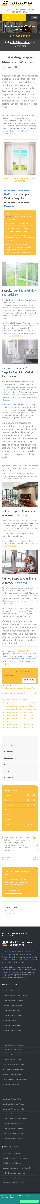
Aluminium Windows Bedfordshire (17, 700)
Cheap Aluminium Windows (12, 1016)
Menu (35, 17)
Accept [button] (29, 1201)
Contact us (8, 778)
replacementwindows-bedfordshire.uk (16, 1168)
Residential (8, 752)
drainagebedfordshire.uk (11, 1153)
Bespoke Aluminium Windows (13, 1045)
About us (7, 739)
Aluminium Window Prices (12, 1084)
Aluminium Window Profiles (12, 1060)
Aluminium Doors (9, 1114)
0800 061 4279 (17, 336)
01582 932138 (19, 12)
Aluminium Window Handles (13, 1001)
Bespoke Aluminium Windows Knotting (19, 715)
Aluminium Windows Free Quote (14, 1139)
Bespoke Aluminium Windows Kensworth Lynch (19, 693)
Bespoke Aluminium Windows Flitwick (18, 712)
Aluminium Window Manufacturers (15, 996)
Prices (6, 765)
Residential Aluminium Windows (14, 1124)
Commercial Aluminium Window (14, 1134)
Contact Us (28, 680)
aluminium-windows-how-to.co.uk (15, 1183)
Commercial (9, 745)
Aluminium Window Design (12, 1055)
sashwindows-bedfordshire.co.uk (15, 1158)
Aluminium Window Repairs (12, 1025)
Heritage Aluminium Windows (13, 1070)
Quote (6, 771)
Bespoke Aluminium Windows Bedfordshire (20, 703)
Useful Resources (11, 1147)
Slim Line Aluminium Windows (13, 1006)
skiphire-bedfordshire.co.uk (12, 1163)
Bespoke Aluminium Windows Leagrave (19, 728)
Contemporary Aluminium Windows (15, 1080)
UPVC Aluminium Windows (12, 1050)
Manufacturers (10, 758)
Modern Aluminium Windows (13, 1075)
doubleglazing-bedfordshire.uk (14, 1173)
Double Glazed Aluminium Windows (15, 1119)
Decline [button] (10, 1201)
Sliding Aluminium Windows (12, 1030)
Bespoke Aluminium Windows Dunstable (19, 706)
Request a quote (14, 18)
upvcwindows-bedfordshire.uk (13, 1178)
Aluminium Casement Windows (14, 1104)
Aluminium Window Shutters (13, 1129)
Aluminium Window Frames (12, 991)
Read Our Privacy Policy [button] (8, 1197)
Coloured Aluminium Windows (13, 1065)
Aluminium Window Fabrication (14, 1109)
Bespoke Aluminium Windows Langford (19, 724)
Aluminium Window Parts (12, 1099)
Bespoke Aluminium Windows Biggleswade (20, 709)
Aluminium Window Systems (13, 1011)
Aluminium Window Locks (12, 1020)
